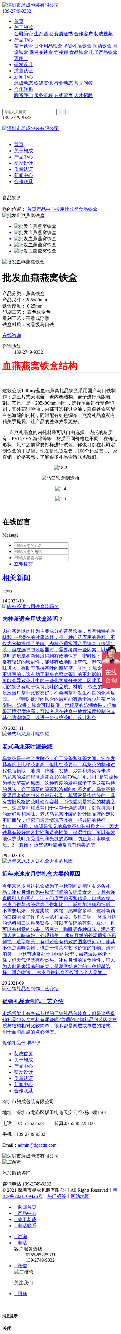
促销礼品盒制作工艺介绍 (33, 1001)
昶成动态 (23, 83)
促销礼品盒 (14, 1042)
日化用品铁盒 (48, 46)
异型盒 (34, 1042)
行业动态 (63, 83)
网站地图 (80, 1196)
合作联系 (23, 89)
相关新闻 (16, 578)
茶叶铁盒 (23, 46)
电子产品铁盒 (103, 52)
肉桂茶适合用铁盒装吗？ (33, 619)
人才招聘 (83, 95)
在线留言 (63, 95)
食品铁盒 (78, 52)
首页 (18, 21)
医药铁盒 (102, 46)
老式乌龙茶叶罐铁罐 (27, 746)
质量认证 (23, 70)
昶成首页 (23, 1053)
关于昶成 (23, 27)
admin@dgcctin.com (37, 1145)
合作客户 (83, 33)
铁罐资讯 (43, 83)
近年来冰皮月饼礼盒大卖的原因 (41, 874)
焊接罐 (61, 52)
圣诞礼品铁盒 (77, 46)
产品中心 (23, 39)
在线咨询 (11, 335)
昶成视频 (103, 33)
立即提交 (23, 563)
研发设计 (23, 64)
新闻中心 (23, 76)
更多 (21, 58)
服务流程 (43, 95)
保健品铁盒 (41, 52)
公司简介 (23, 33)
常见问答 (83, 83)
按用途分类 (67, 209)
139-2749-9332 (16, 11)
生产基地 (43, 33)
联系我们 (23, 95)
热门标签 (56, 1196)
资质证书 (63, 33)
